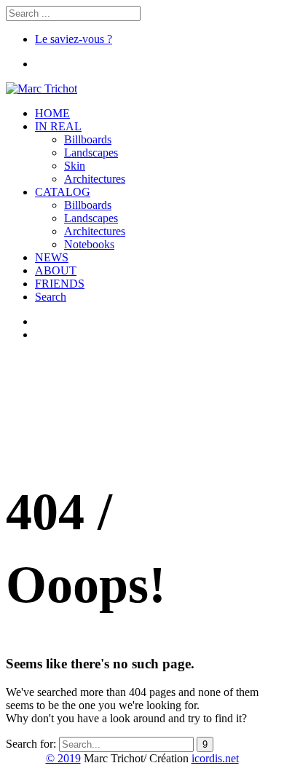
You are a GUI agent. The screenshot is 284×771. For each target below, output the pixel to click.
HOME (52, 113)
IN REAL (58, 126)
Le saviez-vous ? (73, 39)
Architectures (94, 179)
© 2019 (63, 758)
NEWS (51, 257)
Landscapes (91, 152)
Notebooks (89, 244)
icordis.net (215, 758)
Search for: (31, 744)
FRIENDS (59, 283)
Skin (74, 165)
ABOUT (55, 270)
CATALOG (62, 192)
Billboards (87, 139)
